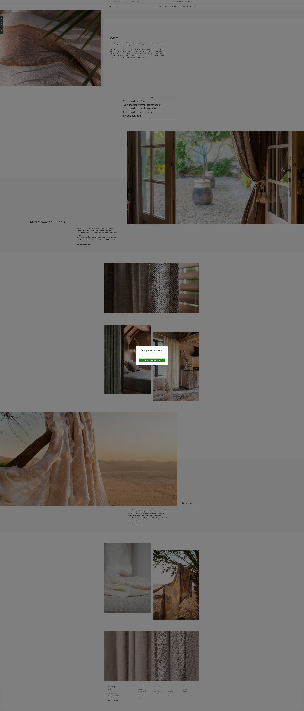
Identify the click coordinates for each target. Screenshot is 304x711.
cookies (156, 350)
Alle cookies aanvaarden (152, 360)
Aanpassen (152, 356)
